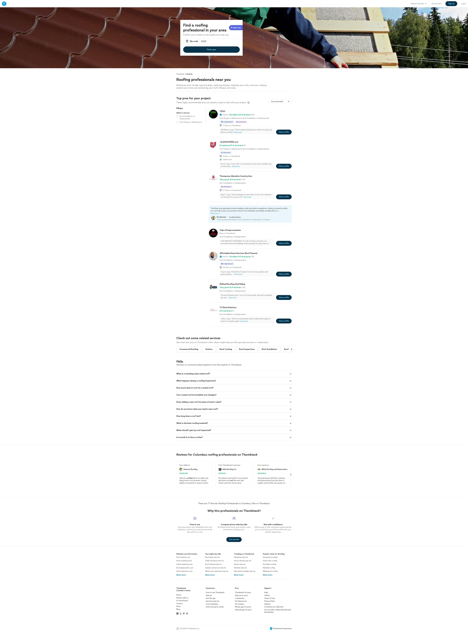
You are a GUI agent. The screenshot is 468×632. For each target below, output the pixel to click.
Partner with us (182, 598)
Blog (178, 609)
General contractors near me (215, 568)
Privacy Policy (269, 601)
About (178, 595)
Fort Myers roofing (269, 564)
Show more (181, 575)
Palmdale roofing (269, 568)
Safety (267, 595)
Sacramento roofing (270, 557)
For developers (182, 601)
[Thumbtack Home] (4, 3)
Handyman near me (241, 557)
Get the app (210, 598)
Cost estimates (212, 604)
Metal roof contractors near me (216, 571)
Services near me (212, 601)
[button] (224, 114)
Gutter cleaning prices (184, 564)
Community (239, 598)
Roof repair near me (212, 557)
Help (266, 592)
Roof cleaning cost (183, 557)
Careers (179, 604)
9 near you (236, 27)
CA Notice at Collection (273, 607)
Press (178, 606)
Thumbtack (180, 74)
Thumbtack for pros (243, 592)
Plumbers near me (240, 568)
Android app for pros (243, 610)
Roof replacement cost (184, 568)
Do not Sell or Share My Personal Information (277, 611)
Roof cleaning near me (213, 564)
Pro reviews (239, 604)
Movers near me (239, 564)
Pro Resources (241, 601)
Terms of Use (269, 598)
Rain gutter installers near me (244, 571)
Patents (267, 604)
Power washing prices (184, 561)
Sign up (209, 595)
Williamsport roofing (270, 571)
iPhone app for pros (243, 607)
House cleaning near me (242, 561)
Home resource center (215, 607)
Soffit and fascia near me (214, 561)
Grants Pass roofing (270, 561)
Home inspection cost (184, 571)
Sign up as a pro (241, 595)
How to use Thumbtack (215, 592)
